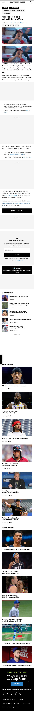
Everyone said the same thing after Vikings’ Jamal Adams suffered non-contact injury (19, 304)
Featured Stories (14, 8)
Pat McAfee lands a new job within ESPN (18, 296)
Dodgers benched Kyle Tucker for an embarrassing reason (17, 665)
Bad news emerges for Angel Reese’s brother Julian (17, 549)
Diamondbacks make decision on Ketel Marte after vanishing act (10, 464)
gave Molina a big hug (11, 195)
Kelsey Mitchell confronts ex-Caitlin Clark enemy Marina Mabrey (10, 596)
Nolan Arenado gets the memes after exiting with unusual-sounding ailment (18, 311)
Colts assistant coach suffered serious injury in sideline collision (17, 327)
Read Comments (18, 210)
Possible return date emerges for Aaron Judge (20, 319)
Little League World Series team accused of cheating (17, 643)
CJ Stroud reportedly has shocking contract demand (15, 438)
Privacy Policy (19, 260)
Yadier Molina (6, 13)
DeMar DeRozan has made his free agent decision (14, 386)
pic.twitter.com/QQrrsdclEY (17, 154)
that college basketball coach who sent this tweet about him (16, 203)
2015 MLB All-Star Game (9, 10)
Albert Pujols (21, 10)
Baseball (5, 8)
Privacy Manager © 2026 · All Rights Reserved (12, 692)
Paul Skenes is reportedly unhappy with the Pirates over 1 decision (10, 518)
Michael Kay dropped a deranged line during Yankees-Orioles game (10, 491)
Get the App (17, 683)
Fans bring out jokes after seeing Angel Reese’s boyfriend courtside (10, 572)
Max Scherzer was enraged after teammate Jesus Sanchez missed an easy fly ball (12, 620)
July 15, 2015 (27, 157)
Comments (24, 22)
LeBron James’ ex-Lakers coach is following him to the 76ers (9, 412)
